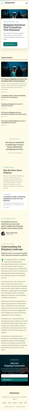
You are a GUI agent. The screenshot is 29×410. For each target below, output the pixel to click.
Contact (21, 402)
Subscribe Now (6, 379)
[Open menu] (26, 3)
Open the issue (9, 44)
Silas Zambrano (11, 233)
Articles (4, 402)
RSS (26, 402)
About (9, 402)
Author (15, 402)
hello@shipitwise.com (9, 406)
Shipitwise (14, 393)
